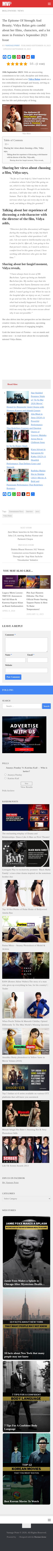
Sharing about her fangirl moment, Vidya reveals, (27, 160)
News (21, 11)
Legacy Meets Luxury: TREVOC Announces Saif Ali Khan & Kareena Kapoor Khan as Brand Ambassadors (12, 599)
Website (8, 665)
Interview (29, 511)
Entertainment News (16, 511)
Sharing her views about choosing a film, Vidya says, (24, 149)
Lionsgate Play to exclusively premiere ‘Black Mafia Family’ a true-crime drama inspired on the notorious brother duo (26, 873)
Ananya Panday (15, 775)
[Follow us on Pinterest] (33, 689)
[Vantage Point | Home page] (8, 3)
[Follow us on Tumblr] (41, 689)
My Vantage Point (10, 1182)
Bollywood (9, 11)
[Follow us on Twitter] (29, 689)
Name (8, 655)
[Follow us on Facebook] (37, 689)
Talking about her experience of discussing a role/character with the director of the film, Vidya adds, (27, 156)
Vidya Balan (34, 79)
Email (30, 655)
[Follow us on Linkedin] (45, 689)
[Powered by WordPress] (17, 1537)
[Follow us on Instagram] (25, 689)
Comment (10, 635)
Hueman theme (40, 1537)
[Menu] (49, 3)
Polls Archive (8, 790)
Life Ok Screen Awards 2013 (15, 1166)
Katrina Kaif (13, 778)
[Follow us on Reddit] (49, 689)
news (37, 511)
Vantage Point (12, 45)
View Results (27, 787)
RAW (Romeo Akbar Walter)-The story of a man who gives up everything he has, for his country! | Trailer (25, 985)
